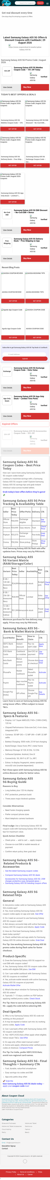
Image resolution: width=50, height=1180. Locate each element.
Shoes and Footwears (9, 1123)
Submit (25, 359)
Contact (5, 1149)
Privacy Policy (11, 1172)
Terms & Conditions (27, 1172)
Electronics (28, 1126)
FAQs (40, 1172)
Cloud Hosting (6, 1129)
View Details (7, 87)
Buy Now (27, 87)
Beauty (27, 1132)
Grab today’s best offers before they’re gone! (24, 492)
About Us (20, 1174)
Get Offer (12, 129)
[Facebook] (25, 1161)
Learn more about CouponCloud (12, 1109)
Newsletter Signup (9, 1146)
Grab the (9, 1081)
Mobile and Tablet (30, 1123)
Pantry (4, 1132)
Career (30, 1174)
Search (40, 3)
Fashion (27, 1129)
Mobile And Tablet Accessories (12, 1126)
